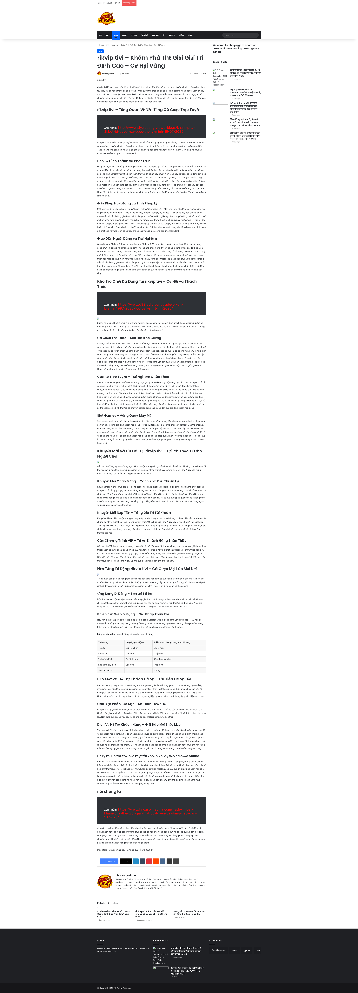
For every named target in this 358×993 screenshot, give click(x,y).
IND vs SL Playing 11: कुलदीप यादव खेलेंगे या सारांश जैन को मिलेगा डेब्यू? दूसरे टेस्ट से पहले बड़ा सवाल (243, 107)
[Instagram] (130, 892)
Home (101, 45)
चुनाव (116, 35)
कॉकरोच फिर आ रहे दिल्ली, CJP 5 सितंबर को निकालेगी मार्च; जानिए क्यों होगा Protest (245, 73)
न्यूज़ (107, 35)
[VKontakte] (162, 861)
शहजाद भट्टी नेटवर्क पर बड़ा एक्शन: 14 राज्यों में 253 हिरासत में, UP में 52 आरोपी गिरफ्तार (245, 92)
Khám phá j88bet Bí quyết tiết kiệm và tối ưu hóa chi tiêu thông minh (151, 914)
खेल (163, 35)
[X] (124, 892)
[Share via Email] (169, 861)
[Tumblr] (142, 861)
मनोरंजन (134, 35)
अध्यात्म (124, 35)
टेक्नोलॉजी (144, 35)
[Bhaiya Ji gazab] (106, 18)
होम (100, 35)
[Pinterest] (149, 861)
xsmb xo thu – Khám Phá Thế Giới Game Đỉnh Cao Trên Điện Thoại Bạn (113, 914)
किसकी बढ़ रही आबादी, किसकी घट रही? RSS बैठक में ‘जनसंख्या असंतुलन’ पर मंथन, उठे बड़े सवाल (245, 122)
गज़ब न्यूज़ (155, 35)
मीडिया (181, 35)
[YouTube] (127, 892)
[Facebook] (120, 892)
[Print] (176, 861)
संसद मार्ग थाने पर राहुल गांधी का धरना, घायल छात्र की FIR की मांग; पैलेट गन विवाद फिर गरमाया (245, 136)
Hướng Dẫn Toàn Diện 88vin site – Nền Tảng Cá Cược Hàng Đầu (189, 912)
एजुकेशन (172, 35)
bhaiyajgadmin (108, 73)
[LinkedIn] (136, 861)
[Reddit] (156, 861)
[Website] (117, 892)
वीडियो (190, 35)
